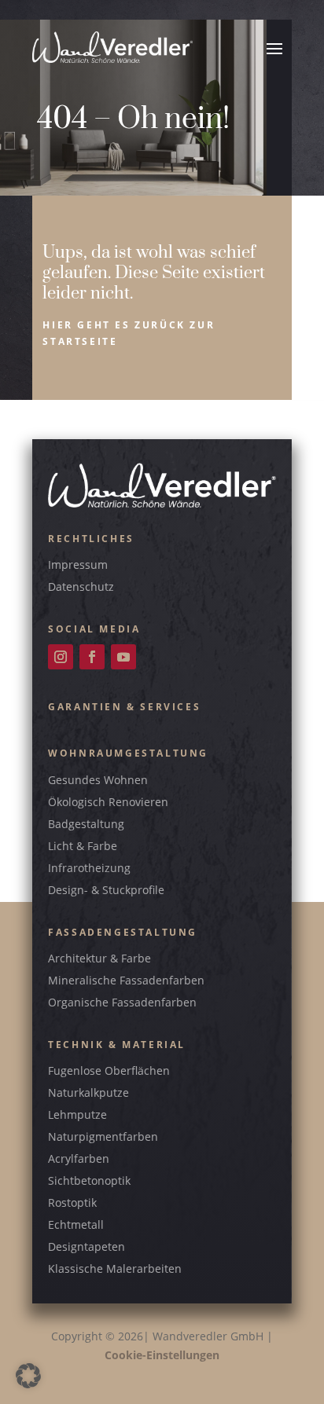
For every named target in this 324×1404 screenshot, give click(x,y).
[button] (28, 1375)
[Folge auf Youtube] (123, 656)
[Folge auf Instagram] (60, 656)
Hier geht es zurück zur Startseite (128, 332)
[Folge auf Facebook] (92, 656)
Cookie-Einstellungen (162, 1354)
